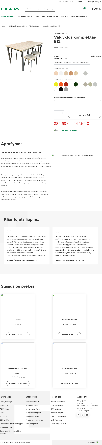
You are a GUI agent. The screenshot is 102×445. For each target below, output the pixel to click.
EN (97, 9)
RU (100, 9)
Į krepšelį (86, 115)
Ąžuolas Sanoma (56, 73)
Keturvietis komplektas (63, 63)
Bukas (71, 73)
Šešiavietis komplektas (81, 63)
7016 (80, 84)
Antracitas (17, 377)
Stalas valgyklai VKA (69, 368)
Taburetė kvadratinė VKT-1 (18, 368)
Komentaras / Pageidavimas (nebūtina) (69, 97)
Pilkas (85, 73)
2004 (61, 84)
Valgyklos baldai (60, 34)
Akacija (12, 377)
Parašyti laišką (93, 2)
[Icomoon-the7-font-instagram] (82, 415)
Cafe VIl (18, 320)
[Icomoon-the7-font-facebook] (78, 415)
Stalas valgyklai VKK (69, 320)
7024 (85, 84)
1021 (56, 84)
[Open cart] (84, 9)
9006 (66, 89)
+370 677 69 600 (85, 408)
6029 (76, 84)
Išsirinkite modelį (60, 58)
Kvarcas (80, 73)
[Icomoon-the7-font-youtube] (87, 415)
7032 (90, 84)
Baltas (61, 73)
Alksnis (15, 377)
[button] (47, 267)
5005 (71, 84)
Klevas (76, 73)
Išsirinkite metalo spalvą (63, 80)
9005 (61, 89)
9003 (56, 89)
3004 (66, 84)
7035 (95, 84)
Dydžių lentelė (95, 56)
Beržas (66, 73)
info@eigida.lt (85, 411)
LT (95, 9)
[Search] (52, 9)
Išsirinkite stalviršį (61, 69)
